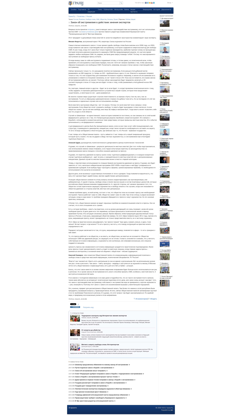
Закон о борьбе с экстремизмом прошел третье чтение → (97, 377)
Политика (80, 16)
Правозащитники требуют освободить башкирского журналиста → (101, 398)
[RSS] (150, 3)
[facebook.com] (146, 3)
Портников (82, 9)
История (156, 9)
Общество (103, 19)
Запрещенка (147, 9)
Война (126, 9)
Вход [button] (169, 3)
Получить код (88, 307)
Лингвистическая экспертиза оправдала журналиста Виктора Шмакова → (103, 389)
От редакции (91, 10)
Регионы (110, 19)
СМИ (97, 19)
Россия (89, 16)
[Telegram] (154, 3)
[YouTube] (152, 3)
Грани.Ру (72, 16)
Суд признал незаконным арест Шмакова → (91, 392)
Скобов (73, 9)
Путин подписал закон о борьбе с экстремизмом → (94, 368)
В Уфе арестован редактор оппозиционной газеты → (95, 401)
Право (116, 19)
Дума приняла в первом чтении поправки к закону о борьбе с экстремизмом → (105, 380)
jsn (172, 410)
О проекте (73, 408)
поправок (91, 29)
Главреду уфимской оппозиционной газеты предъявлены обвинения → (102, 395)
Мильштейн (118, 9)
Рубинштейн (108, 9)
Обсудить (153, 299)
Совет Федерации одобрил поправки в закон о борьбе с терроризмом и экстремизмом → (109, 374)
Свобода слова (90, 19)
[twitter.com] (148, 3)
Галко (100, 9)
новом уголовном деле (89, 32)
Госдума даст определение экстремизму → (92, 386)
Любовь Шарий (130, 19)
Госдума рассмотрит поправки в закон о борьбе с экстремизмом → (101, 383)
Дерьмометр (166, 9)
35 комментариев (141, 299)
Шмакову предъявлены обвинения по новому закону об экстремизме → (102, 365)
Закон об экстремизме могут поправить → (91, 371)
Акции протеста (133, 10)
